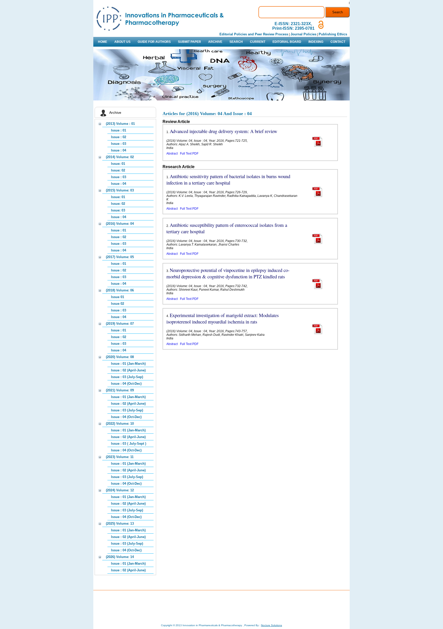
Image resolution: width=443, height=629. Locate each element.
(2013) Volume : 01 (120, 124)
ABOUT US (122, 42)
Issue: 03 (118, 210)
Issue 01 (117, 297)
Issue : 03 (118, 144)
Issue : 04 (118, 150)
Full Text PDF (189, 153)
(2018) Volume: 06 (120, 290)
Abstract (172, 153)
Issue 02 (117, 304)
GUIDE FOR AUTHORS (154, 42)
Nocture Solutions (271, 625)
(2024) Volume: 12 (120, 490)
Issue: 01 (118, 164)
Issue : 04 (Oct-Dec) (126, 383)
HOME (102, 42)
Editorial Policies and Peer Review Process (253, 34)
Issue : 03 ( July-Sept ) (128, 443)
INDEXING (315, 42)
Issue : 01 (118, 130)
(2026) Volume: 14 (120, 557)
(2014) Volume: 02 (120, 157)
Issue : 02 (118, 137)
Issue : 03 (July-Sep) (127, 377)
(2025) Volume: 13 (120, 523)
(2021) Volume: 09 (120, 390)
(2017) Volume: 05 (120, 257)
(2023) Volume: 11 (120, 457)
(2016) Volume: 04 (120, 224)
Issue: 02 (118, 170)
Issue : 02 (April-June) (128, 370)
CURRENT (257, 42)
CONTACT (337, 42)
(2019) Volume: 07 (120, 324)
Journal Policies (303, 34)
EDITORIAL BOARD (287, 42)
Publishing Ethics (333, 34)
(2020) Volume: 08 (120, 357)
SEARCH (236, 42)
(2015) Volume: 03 (120, 190)
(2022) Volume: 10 (120, 423)
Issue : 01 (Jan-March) (128, 364)
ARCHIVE (215, 42)
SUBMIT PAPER (189, 42)
